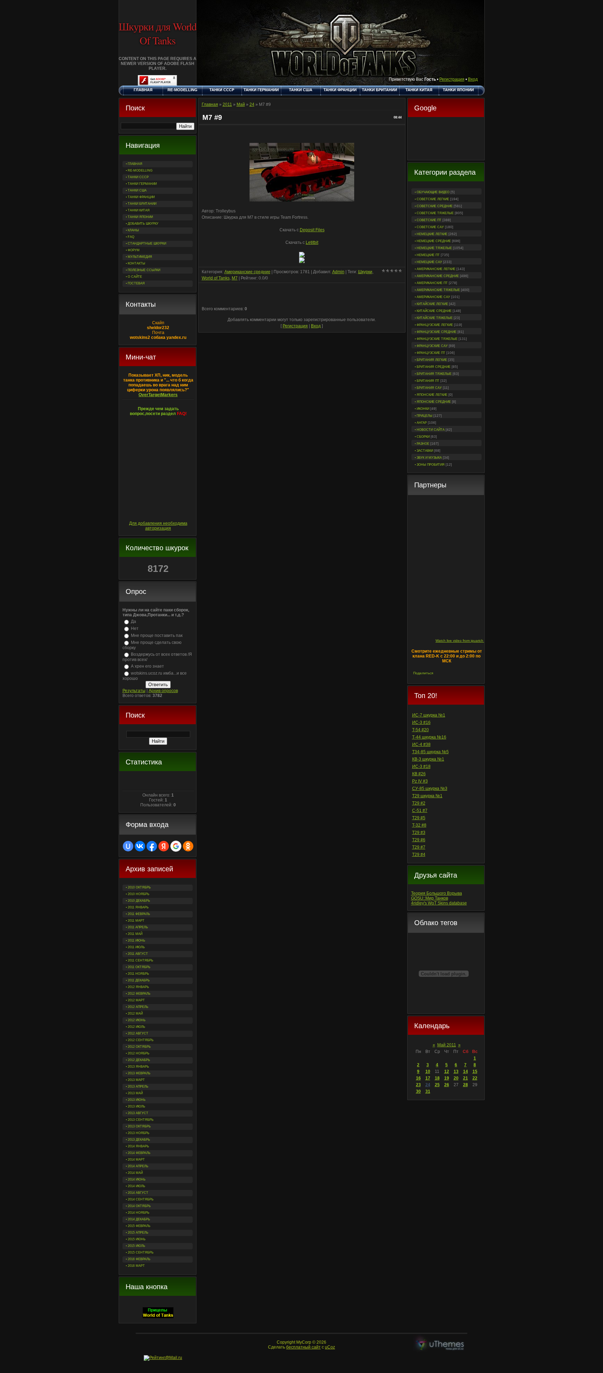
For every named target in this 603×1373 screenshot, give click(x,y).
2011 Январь (138, 907)
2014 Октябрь (139, 1206)
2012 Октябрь (139, 1046)
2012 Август (138, 1033)
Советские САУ (430, 227)
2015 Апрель (138, 1232)
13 (456, 1071)
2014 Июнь (137, 1179)
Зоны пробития (431, 464)
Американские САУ (433, 297)
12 (446, 1071)
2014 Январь (138, 1146)
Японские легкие (432, 395)
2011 (227, 104)
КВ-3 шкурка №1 (428, 759)
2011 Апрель (138, 927)
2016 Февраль (139, 1259)
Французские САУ (432, 346)
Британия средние (434, 367)
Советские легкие (433, 199)
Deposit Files (312, 229)
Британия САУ (429, 388)
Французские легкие (435, 325)
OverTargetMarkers (158, 394)
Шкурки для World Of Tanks (157, 33)
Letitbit (312, 242)
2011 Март (136, 920)
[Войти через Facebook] (152, 846)
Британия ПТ (428, 381)
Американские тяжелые (438, 290)
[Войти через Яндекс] (163, 846)
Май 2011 (446, 1045)
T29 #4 (418, 854)
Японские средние (434, 402)
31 (427, 1091)
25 (437, 1084)
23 (418, 1084)
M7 (235, 278)
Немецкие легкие (432, 234)
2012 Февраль (139, 993)
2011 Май (135, 934)
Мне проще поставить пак (157, 635)
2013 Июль (136, 1106)
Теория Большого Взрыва (436, 893)
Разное (423, 443)
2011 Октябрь (139, 967)
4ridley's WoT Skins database (439, 903)
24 (427, 1084)
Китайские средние (434, 311)
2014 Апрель (138, 1166)
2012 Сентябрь (141, 1040)
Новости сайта (431, 429)
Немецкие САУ (429, 262)
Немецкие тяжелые (434, 248)
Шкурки (365, 271)
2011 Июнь (136, 940)
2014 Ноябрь (138, 1212)
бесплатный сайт (303, 1347)
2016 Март (136, 1265)
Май (241, 104)
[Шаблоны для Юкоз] (440, 1345)
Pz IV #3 (420, 781)
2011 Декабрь (139, 980)
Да (133, 621)
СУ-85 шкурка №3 (429, 788)
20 (456, 1078)
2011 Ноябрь (138, 973)
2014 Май (135, 1173)
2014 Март (136, 1159)
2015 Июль (136, 1246)
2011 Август (138, 954)
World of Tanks (216, 278)
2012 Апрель (138, 1007)
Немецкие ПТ (428, 255)
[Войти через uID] (128, 846)
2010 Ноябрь (138, 894)
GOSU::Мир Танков (429, 898)
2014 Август (138, 1192)
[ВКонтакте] (439, 673)
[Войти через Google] (175, 846)
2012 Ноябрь (138, 1053)
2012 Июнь (137, 1020)
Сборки (423, 436)
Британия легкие (432, 360)
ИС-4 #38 (421, 744)
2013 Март (136, 1080)
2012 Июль (136, 1027)
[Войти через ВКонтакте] (140, 846)
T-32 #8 (419, 825)
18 (437, 1078)
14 (465, 1071)
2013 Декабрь (139, 1139)
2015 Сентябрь (141, 1252)
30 (418, 1091)
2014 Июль (136, 1186)
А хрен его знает (147, 666)
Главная (210, 104)
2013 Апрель (138, 1086)
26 (446, 1084)
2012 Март (136, 1000)
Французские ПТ (431, 353)
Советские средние (435, 206)
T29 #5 (418, 817)
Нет (135, 628)
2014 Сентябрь (141, 1199)
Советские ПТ (429, 220)
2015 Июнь (137, 1239)
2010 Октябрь (139, 887)
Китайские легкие (432, 304)
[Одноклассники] (454, 673)
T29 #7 (418, 847)
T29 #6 (418, 839)
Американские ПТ (432, 283)
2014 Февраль (139, 1153)
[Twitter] (447, 673)
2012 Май (135, 1013)
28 (465, 1084)
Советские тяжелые (435, 213)
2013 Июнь (137, 1100)
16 (418, 1078)
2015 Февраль (139, 1226)
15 (474, 1071)
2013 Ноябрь (138, 1133)
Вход (473, 79)
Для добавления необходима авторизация (158, 526)
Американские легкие (436, 269)
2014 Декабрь (139, 1219)
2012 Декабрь (139, 1060)
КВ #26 (419, 773)
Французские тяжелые (437, 339)
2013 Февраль (139, 1073)
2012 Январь (138, 987)
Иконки (423, 409)
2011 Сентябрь (140, 960)
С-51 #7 (419, 810)
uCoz (330, 1347)
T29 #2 (418, 803)
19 (446, 1078)
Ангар (422, 422)
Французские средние (436, 332)
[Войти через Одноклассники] (188, 846)
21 (465, 1078)
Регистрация (451, 79)
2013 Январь (138, 1066)
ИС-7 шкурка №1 (428, 715)
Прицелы (424, 415)
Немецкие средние (434, 241)
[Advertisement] (446, 139)
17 (427, 1078)
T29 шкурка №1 (427, 795)
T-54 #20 (420, 729)
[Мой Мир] (461, 673)
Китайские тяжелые (435, 318)
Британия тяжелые (434, 374)
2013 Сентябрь (141, 1119)
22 (474, 1078)
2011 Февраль (139, 914)
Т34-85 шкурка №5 (430, 751)
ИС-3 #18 (421, 766)
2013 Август (138, 1113)
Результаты (134, 690)
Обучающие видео (433, 192)
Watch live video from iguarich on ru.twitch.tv (471, 640)
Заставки (425, 450)
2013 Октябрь (139, 1126)
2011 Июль (136, 947)
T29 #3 (418, 832)
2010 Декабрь (139, 900)
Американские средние (438, 276)
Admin (338, 271)
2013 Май (135, 1093)
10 (427, 1071)
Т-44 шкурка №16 (429, 737)
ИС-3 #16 (421, 722)
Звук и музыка (429, 457)
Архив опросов (163, 690)
